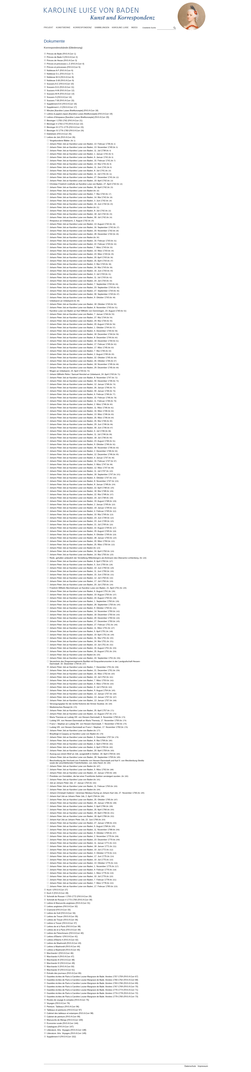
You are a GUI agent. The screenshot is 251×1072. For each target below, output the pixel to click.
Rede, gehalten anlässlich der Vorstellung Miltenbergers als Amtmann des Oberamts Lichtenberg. (94, 558)
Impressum (203, 1066)
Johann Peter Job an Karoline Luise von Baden (71, 190)
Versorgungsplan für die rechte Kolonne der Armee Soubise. (77, 704)
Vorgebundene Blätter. (60, 140)
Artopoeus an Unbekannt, (69, 220)
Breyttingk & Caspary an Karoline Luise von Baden (73, 734)
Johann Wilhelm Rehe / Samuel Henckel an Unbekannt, (82, 374)
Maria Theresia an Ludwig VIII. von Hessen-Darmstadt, (84, 717)
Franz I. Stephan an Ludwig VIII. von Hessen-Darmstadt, (84, 724)
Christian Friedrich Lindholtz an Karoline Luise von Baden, (83, 184)
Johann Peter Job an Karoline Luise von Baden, (80, 144)
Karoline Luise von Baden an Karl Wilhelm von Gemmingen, (85, 311)
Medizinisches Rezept (60, 707)
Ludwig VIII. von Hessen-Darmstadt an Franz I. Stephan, (85, 727)
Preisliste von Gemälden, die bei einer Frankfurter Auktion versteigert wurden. (85, 776)
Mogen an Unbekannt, (66, 371)
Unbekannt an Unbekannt (61, 301)
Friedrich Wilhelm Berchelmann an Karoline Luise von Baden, (84, 588)
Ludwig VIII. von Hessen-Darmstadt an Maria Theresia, (84, 720)
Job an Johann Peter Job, (69, 783)
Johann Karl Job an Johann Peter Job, (73, 796)
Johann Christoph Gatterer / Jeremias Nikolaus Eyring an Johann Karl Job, (93, 793)
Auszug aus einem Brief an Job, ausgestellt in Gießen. (81, 754)
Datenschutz (190, 1066)
